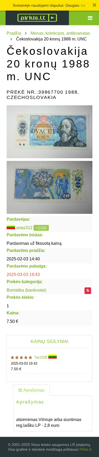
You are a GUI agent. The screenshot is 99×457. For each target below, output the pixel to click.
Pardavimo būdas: (25, 235)
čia (83, 5)
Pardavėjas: (18, 219)
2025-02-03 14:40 (23, 259)
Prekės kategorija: (25, 281)
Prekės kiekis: (21, 297)
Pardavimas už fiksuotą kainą (34, 243)
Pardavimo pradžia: (26, 250)
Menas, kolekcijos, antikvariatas (60, 33)
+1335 (41, 228)
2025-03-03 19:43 (23, 274)
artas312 (24, 227)
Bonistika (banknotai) (26, 290)
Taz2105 (41, 357)
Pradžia (14, 33)
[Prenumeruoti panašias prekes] (87, 290)
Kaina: (13, 313)
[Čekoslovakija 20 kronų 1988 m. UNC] (49, 131)
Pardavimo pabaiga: (27, 266)
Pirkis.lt (85, 449)
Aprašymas (33, 390)
